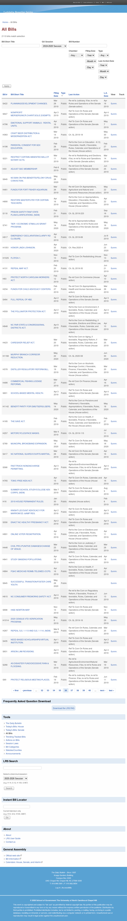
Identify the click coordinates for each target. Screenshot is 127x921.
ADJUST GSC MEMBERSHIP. (24, 168)
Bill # (5, 94)
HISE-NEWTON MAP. (20, 609)
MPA (103, 2)
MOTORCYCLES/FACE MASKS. (25, 433)
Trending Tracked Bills (16, 736)
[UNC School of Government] (32, 2)
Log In (57, 887)
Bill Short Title (8, 41)
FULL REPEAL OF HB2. (21, 299)
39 (84, 690)
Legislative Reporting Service (18, 12)
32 (42, 690)
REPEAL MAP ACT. (19, 268)
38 (78, 690)
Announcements (13, 753)
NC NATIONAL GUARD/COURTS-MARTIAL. (30, 453)
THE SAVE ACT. (18, 421)
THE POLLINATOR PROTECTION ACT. (28, 311)
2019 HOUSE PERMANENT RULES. (27, 501)
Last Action (74, 94)
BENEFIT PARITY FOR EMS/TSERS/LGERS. (31, 406)
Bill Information (13, 858)
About (8, 835)
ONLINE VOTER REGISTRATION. (26, 534)
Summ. (114, 103)
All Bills (9, 733)
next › (102, 690)
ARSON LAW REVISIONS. (22, 651)
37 (72, 690)
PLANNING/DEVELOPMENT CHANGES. (29, 103)
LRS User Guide (13, 838)
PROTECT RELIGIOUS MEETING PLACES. (30, 679)
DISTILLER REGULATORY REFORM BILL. (30, 369)
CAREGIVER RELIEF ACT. (23, 342)
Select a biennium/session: (15, 774)
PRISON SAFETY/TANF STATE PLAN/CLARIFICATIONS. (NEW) (25, 213)
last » (111, 690)
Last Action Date (106, 60)
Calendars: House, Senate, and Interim (24, 862)
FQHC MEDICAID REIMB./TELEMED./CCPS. (31, 571)
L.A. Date (106, 94)
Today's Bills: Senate (15, 729)
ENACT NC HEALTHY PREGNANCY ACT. (30, 522)
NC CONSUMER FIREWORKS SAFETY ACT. (31, 596)
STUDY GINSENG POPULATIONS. (26, 559)
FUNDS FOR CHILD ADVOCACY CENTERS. (31, 289)
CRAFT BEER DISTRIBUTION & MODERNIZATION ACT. (25, 134)
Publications (109, 2)
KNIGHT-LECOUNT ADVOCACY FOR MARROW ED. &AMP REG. (27, 512)
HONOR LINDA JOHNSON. (23, 247)
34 (54, 690)
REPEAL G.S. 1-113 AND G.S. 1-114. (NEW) (31, 630)
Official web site (14, 855)
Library (97, 2)
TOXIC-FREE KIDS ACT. (21, 480)
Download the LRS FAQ (63, 708)
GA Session (47, 41)
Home (5, 22)
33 (48, 690)
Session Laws (12, 743)
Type (100, 50)
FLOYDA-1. (16, 257)
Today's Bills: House (15, 726)
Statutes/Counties (14, 750)
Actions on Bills (13, 740)
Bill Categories (12, 746)
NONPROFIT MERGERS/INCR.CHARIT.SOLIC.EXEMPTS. (31, 114)
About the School (76, 2)
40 (89, 690)
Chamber (73, 50)
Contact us (10, 841)
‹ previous (27, 690)
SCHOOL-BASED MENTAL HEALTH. (27, 393)
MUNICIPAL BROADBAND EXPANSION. (29, 443)
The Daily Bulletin (14, 723)
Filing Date (90, 50)
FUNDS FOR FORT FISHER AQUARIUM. (29, 189)
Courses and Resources (88, 2)
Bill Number (74, 41)
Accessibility (67, 887)
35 (60, 690)
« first (16, 690)
